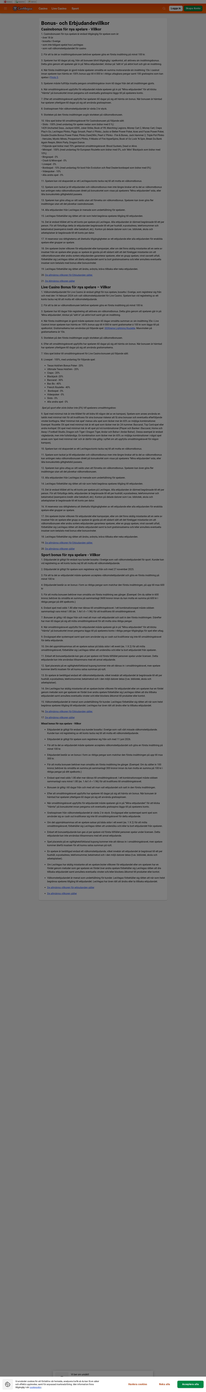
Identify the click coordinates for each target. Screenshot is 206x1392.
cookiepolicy (35, 1387)
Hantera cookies (137, 1384)
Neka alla (164, 1384)
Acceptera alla (190, 1384)
